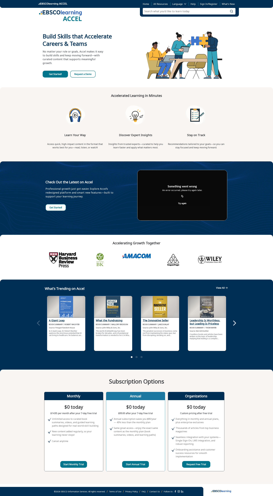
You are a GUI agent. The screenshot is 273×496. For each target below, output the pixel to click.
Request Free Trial (196, 464)
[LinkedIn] (182, 491)
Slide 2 (136, 357)
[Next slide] (234, 323)
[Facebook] (175, 491)
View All (220, 287)
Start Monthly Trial (73, 464)
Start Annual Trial (135, 464)
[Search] (231, 11)
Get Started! (55, 74)
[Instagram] (178, 491)
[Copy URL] (182, 196)
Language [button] (177, 4)
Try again (182, 203)
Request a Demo (83, 74)
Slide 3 (141, 357)
